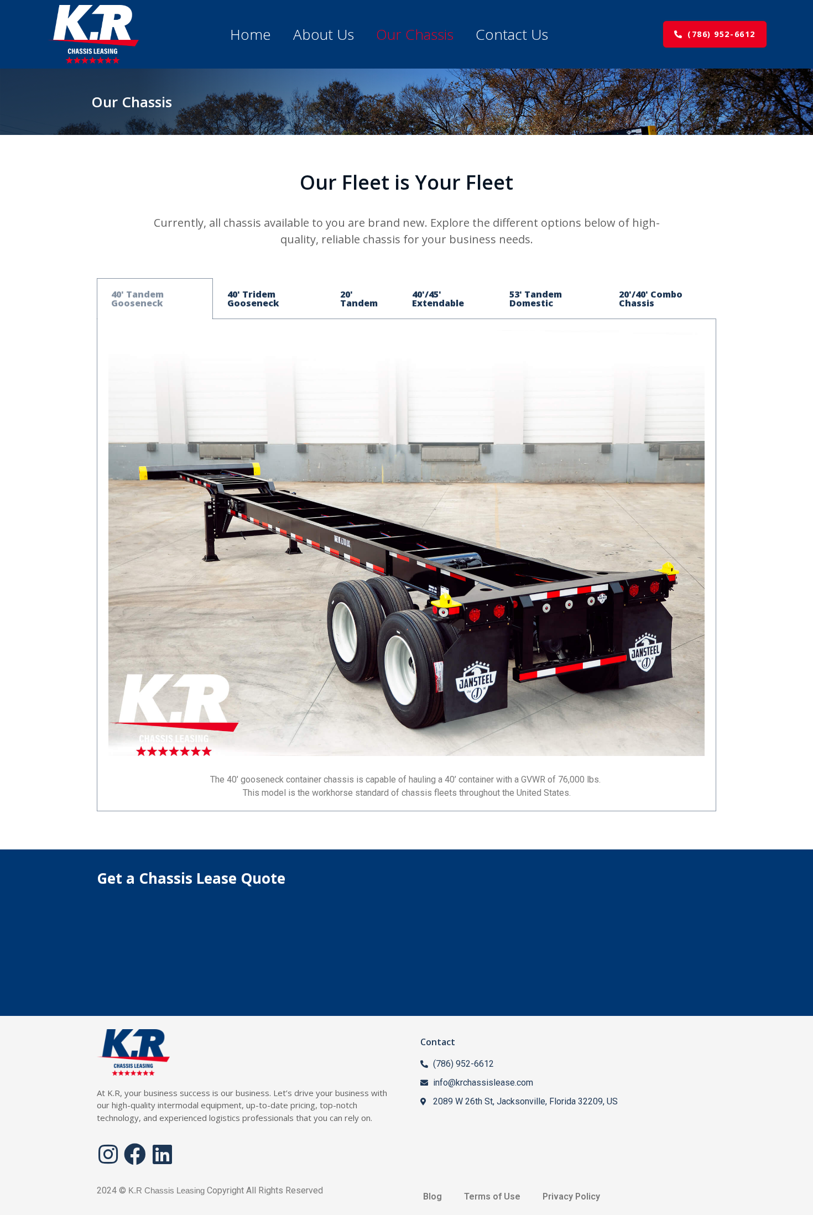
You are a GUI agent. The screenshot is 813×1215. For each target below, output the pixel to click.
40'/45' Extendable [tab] (438, 298)
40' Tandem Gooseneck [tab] (137, 298)
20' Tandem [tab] (359, 298)
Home (250, 34)
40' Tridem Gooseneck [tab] (253, 298)
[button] (715, 34)
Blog (432, 1196)
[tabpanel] (406, 565)
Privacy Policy (571, 1196)
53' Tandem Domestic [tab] (535, 298)
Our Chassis (415, 34)
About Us (323, 34)
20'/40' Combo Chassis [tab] (650, 298)
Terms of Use (492, 1196)
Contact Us (512, 34)
